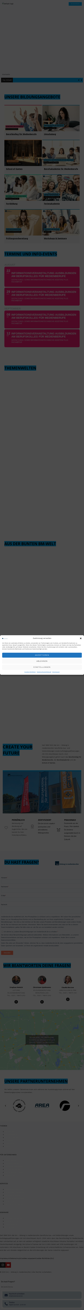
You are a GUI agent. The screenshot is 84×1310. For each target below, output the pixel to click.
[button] (81, 638)
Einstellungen (42, 667)
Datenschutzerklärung (44, 672)
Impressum (56, 672)
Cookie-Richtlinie (30, 672)
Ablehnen (42, 661)
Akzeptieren (42, 655)
